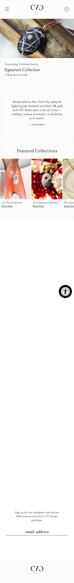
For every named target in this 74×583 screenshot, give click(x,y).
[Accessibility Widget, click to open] (65, 291)
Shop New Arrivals (17, 75)
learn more (38, 124)
